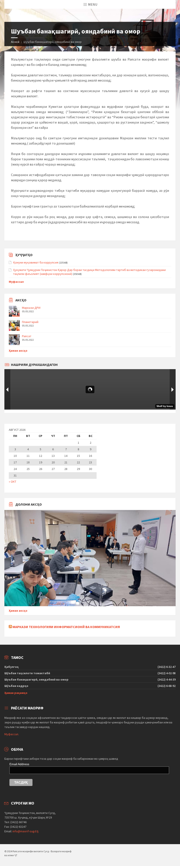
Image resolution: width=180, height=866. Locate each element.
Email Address (19, 764)
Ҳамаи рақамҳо (15, 693)
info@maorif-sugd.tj (25, 831)
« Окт (12, 481)
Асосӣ (15, 42)
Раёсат (26, 336)
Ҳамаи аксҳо (18, 351)
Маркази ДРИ (31, 308)
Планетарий (30, 322)
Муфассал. (11, 734)
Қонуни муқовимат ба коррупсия (35, 262)
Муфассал (16, 282)
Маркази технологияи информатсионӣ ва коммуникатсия (66, 627)
